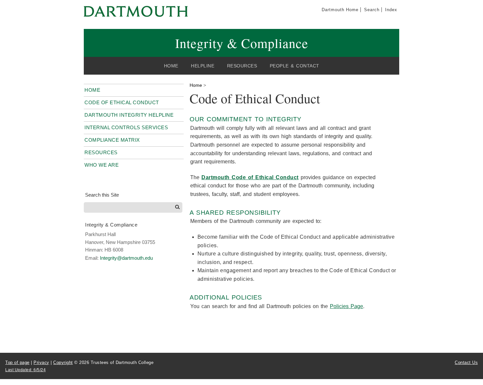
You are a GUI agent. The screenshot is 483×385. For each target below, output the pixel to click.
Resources (242, 65)
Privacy (41, 362)
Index (391, 9)
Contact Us (466, 362)
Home (171, 65)
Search (372, 9)
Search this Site (102, 195)
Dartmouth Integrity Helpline (128, 115)
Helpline (202, 65)
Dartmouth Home (340, 9)
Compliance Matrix (112, 140)
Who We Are (101, 165)
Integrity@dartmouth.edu (126, 258)
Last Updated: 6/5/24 (25, 370)
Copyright (63, 362)
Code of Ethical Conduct (121, 102)
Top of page (17, 362)
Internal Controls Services (126, 127)
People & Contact (294, 65)
